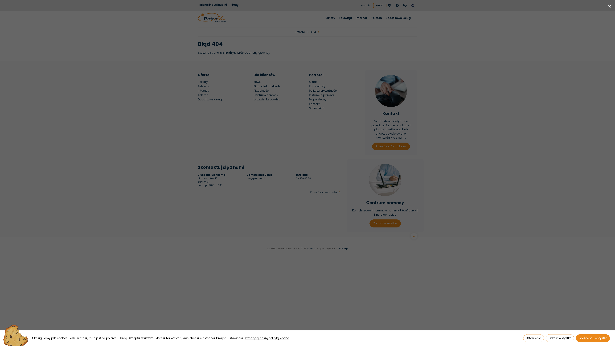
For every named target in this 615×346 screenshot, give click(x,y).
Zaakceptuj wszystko (593, 338)
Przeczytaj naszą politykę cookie (267, 338)
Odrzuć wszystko (560, 338)
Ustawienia (533, 338)
